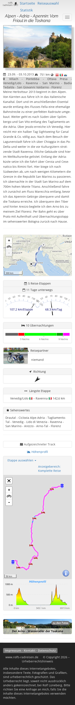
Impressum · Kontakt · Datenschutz (30, 650)
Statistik (26, 10)
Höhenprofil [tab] (39, 452)
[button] (9, 247)
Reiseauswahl (48, 3)
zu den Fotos (60, 623)
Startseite (27, 3)
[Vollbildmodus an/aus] (9, 481)
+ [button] (9, 240)
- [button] (9, 253)
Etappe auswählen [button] (21, 460)
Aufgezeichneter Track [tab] (39, 444)
